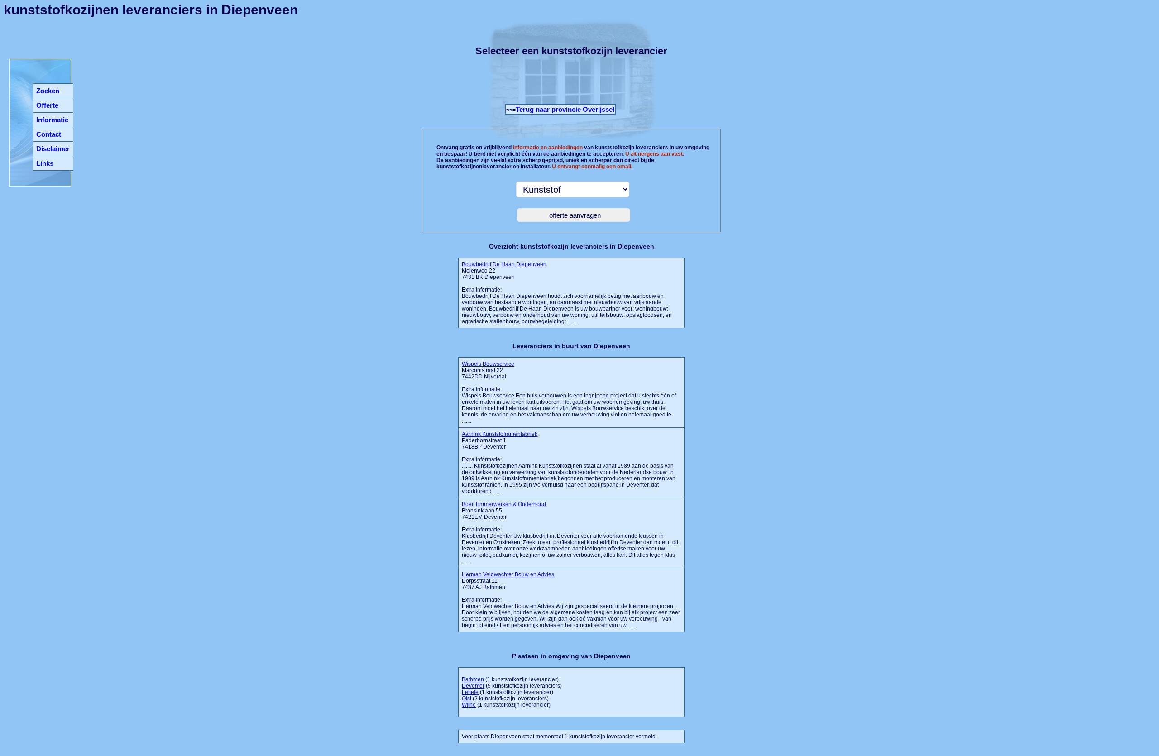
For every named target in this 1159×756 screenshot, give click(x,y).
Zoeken (47, 91)
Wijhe (469, 705)
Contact (48, 134)
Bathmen (473, 679)
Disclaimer (53, 149)
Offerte (47, 105)
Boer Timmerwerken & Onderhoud (504, 504)
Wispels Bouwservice (488, 364)
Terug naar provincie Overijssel (565, 109)
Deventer (473, 686)
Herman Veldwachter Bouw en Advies (508, 574)
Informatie (52, 120)
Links (44, 163)
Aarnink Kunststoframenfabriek (499, 434)
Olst (466, 698)
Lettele (470, 692)
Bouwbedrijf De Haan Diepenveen (504, 264)
